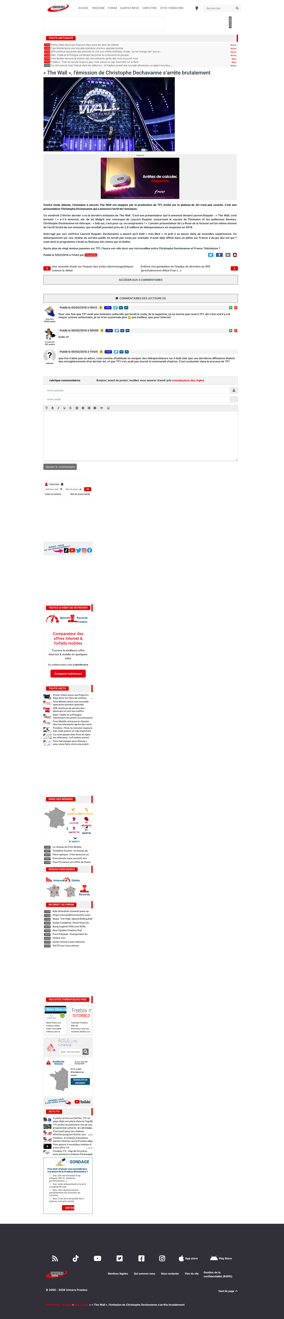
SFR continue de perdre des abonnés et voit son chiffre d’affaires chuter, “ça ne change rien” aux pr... (106, 51)
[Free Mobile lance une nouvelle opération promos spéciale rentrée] (47, 703)
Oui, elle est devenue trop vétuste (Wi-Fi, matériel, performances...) (65, 1178)
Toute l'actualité (61, 38)
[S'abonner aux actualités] (235, 255)
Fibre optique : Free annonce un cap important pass (71, 856)
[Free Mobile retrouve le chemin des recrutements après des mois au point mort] (47, 723)
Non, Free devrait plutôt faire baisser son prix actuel (66, 1200)
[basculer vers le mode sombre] (196, 8)
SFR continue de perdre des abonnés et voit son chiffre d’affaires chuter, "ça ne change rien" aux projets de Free (73, 713)
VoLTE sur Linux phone (66, 945)
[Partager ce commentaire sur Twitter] (115, 307)
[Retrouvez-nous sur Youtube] (98, 1258)
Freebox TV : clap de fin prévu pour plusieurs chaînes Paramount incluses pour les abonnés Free (72, 1154)
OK (87, 489)
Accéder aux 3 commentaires (141, 279)
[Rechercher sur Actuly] (86, 1052)
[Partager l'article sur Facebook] (219, 255)
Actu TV (54, 1111)
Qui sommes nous (144, 1273)
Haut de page (226, 1291)
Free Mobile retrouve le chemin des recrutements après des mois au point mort (94, 58)
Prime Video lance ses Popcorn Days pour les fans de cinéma (84, 44)
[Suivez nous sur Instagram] (162, 1258)
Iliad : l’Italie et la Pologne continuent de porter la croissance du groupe (90, 55)
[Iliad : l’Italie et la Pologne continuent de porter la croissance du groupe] (47, 716)
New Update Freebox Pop (67, 930)
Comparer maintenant (68, 673)
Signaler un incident (80, 1081)
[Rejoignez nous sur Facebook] (142, 1258)
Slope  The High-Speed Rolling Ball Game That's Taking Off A (72, 920)
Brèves (233, 45)
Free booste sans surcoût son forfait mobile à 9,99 (70, 860)
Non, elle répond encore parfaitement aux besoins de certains (64, 1193)
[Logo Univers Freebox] (58, 8)
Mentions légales (118, 1273)
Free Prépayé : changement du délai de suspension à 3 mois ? (70, 936)
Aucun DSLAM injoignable (81, 1063)
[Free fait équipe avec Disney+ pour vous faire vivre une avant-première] (47, 743)
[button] (46, 408)
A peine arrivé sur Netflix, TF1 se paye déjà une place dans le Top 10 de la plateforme (73, 1121)
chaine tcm (59, 937)
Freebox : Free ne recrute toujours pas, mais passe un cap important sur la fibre (94, 61)
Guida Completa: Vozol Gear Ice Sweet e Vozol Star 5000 (71, 924)
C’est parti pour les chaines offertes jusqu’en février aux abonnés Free (69, 1134)
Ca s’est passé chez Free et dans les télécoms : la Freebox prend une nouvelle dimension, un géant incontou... (111, 65)
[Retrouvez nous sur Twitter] (120, 1258)
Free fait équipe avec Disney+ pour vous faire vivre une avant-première (73, 744)
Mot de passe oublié (80, 494)
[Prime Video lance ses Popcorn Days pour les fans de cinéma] (47, 696)
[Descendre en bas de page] (121, 307)
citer (108, 307)
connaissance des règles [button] (188, 380)
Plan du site (192, 1273)
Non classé (81, 1304)
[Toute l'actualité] (230, 38)
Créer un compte (53, 494)
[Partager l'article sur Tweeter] (210, 255)
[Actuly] (52, 1047)
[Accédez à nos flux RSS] (55, 1258)
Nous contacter (170, 1273)
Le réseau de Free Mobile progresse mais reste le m (68, 848)
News (234, 59)
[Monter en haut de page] (126, 307)
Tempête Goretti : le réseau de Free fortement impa (70, 852)
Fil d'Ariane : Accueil (58, 1304)
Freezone (54, 484)
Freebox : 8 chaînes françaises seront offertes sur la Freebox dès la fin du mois (72, 1140)
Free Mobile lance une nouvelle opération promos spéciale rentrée (87, 48)
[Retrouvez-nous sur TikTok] (76, 1258)
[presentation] (46, 408)
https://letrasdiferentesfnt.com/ (72, 914)
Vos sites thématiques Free (68, 999)
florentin (90, 255)
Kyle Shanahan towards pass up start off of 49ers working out (71, 913)
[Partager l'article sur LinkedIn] (227, 255)
